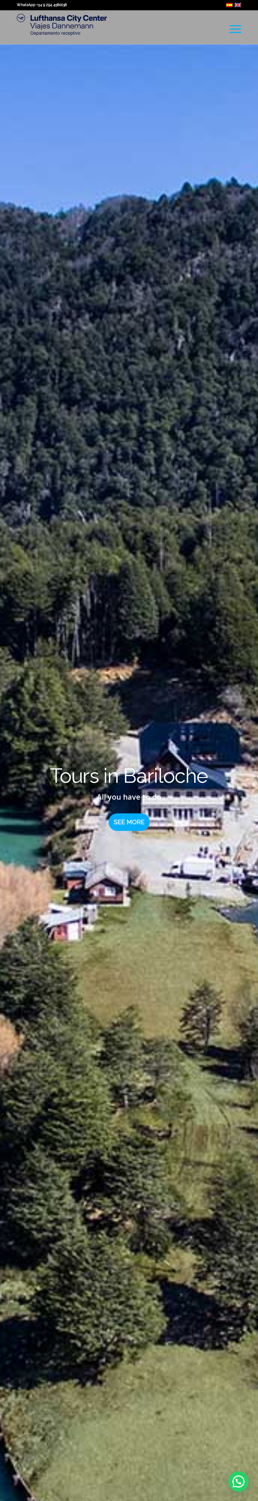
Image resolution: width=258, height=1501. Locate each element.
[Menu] (232, 29)
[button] (238, 1481)
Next (243, 795)
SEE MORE (129, 822)
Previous (15, 795)
